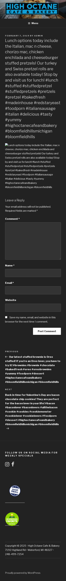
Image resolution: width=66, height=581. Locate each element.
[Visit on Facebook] (12, 465)
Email (9, 282)
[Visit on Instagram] (7, 465)
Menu (34, 23)
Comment (12, 218)
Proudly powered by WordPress (22, 572)
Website (10, 300)
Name (9, 265)
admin (38, 36)
